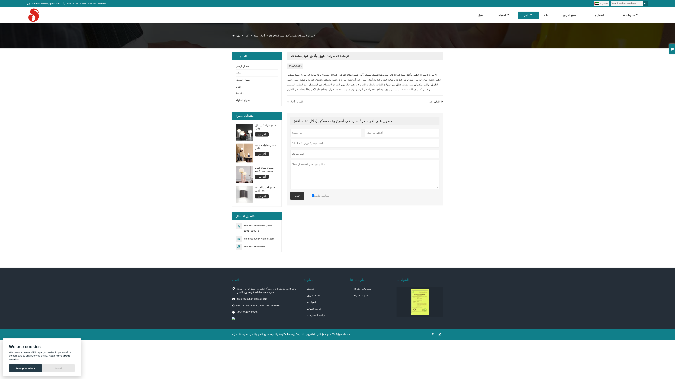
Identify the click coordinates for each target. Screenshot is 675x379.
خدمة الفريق (313, 295)
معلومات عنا (628, 15)
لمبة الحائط (241, 93)
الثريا (238, 86)
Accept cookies (25, 368)
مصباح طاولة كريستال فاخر (266, 127)
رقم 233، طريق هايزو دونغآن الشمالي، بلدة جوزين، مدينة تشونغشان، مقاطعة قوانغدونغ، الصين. (266, 290)
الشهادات (312, 302)
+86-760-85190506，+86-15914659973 (86, 3)
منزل (480, 15)
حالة (546, 15)
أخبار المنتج (259, 35)
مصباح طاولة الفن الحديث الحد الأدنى (264, 169)
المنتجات (502, 15)
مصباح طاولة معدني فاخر (265, 147)
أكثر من (262, 134)
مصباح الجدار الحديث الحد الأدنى (266, 189)
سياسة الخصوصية (316, 315)
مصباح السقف (243, 79)
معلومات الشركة (362, 288)
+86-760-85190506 (254, 246)
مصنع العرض (569, 15)
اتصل (235, 280)
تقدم (297, 195)
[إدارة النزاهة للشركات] (419, 302)
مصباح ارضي (242, 66)
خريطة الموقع (314, 308)
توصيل (310, 288)
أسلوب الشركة (361, 295)
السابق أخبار (295, 101)
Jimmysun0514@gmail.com (46, 3)
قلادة (238, 73)
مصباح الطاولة (243, 100)
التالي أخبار (434, 101)
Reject (58, 368)
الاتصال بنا (599, 15)
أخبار (526, 15)
